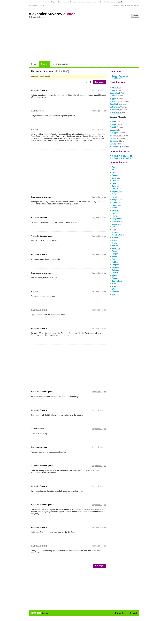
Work (114, 294)
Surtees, (119, 101)
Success (115, 278)
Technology (117, 281)
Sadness (115, 267)
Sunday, (115, 87)
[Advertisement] (84, 39)
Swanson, (117, 141)
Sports (115, 275)
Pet (113, 259)
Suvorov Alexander (39, 217)
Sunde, (115, 90)
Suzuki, (115, 122)
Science (115, 270)
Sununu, (117, 96)
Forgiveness (117, 200)
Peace (114, 251)
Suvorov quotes (37, 111)
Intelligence (117, 221)
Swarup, (115, 144)
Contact (133, 613)
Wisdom (115, 292)
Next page (99, 82)
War (113, 289)
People (115, 254)
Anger (114, 170)
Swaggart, (117, 133)
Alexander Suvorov (52, 14)
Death (114, 183)
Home (33, 64)
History (115, 210)
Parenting (116, 248)
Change (115, 181)
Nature (115, 246)
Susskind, (118, 104)
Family (115, 197)
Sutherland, (118, 107)
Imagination (117, 219)
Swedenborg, (119, 146)
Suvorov (34, 129)
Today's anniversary (60, 64)
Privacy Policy (121, 613)
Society (115, 273)
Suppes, (116, 98)
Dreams (115, 186)
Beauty (115, 175)
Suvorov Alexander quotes (42, 197)
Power (114, 256)
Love (114, 229)
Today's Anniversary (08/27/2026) (120, 77)
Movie (114, 240)
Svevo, (115, 130)
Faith (114, 194)
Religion (115, 265)
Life (113, 227)
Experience (117, 191)
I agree (95, 90)
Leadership (117, 224)
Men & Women (118, 235)
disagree (102, 90)
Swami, (119, 135)
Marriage (116, 232)
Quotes (44, 64)
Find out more (111, 2)
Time (114, 284)
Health (114, 208)
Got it (120, 2)
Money (115, 237)
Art (113, 172)
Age (113, 167)
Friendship (116, 202)
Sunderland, (117, 93)
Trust (114, 286)
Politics (115, 262)
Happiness (116, 205)
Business (116, 178)
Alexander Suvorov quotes (42, 236)
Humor (115, 216)
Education (116, 189)
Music (114, 243)
